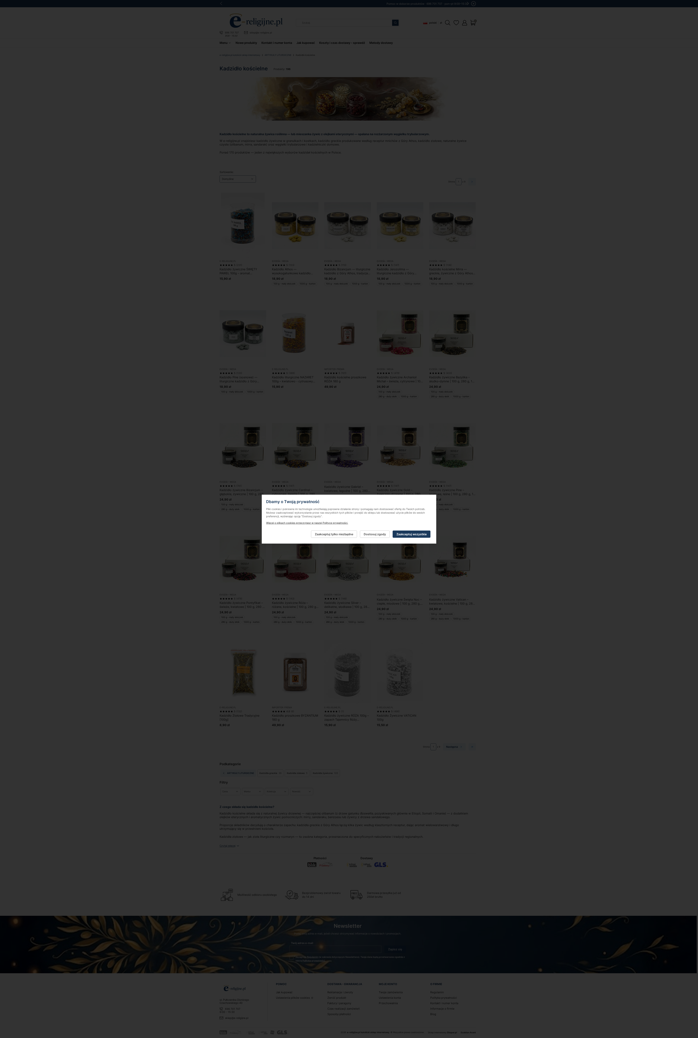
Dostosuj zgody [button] (375, 534)
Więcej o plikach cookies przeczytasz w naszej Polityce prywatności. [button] (307, 522)
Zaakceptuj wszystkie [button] (411, 534)
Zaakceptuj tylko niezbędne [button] (334, 534)
